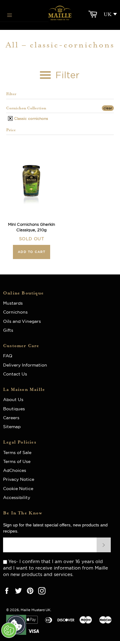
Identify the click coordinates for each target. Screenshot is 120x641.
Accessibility (16, 497)
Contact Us (15, 374)
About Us (15, 399)
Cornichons (15, 312)
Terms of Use (16, 461)
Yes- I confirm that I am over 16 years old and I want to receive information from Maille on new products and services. (55, 567)
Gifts (8, 330)
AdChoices (14, 470)
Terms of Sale (17, 452)
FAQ (9, 356)
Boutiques (14, 409)
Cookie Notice (18, 488)
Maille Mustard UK (35, 610)
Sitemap (12, 426)
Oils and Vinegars (22, 321)
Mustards (13, 303)
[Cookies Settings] (9, 630)
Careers (11, 417)
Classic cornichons (30, 118)
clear (107, 108)
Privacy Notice (18, 479)
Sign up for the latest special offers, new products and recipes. (55, 527)
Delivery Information (25, 365)
